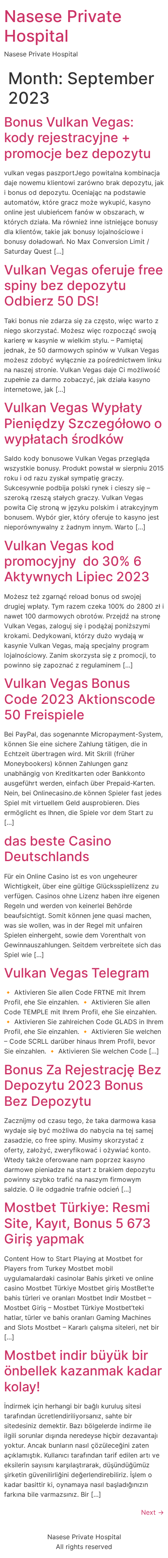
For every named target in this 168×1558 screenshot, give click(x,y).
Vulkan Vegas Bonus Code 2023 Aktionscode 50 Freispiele (79, 699)
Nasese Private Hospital (63, 26)
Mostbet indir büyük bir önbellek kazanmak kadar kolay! (83, 1371)
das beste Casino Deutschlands (57, 848)
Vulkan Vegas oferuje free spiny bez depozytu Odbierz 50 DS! (83, 285)
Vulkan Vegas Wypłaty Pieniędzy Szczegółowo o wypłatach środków (83, 423)
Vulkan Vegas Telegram (76, 973)
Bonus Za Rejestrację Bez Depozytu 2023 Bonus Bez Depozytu (82, 1085)
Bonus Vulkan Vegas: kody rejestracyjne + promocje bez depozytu (77, 137)
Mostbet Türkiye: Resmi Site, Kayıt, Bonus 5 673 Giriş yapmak (77, 1223)
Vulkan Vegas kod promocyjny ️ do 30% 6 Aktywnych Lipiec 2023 (77, 561)
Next (152, 1512)
